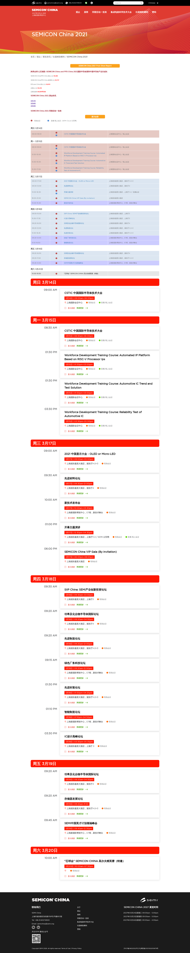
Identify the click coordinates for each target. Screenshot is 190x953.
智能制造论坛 (68, 243)
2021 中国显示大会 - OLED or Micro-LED (79, 181)
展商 (86, 12)
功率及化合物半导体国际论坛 (74, 223)
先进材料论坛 (68, 186)
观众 (78, 12)
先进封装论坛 (68, 233)
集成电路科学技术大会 (121, 12)
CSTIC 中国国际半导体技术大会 (75, 134)
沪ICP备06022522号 (131, 948)
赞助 (154, 12)
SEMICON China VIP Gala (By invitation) (79, 198)
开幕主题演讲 (68, 192)
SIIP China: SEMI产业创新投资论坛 (76, 213)
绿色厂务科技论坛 (70, 238)
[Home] (51, 899)
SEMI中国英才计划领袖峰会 (73, 263)
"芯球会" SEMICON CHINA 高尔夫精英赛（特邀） (81, 273)
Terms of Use (65, 948)
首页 (33, 57)
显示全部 (95, 117)
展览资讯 (47, 57)
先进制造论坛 (68, 228)
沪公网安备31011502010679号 (148, 948)
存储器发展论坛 (69, 258)
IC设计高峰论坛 (69, 218)
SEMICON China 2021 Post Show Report (95, 66)
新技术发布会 (68, 203)
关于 (78, 907)
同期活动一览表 (99, 12)
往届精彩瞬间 (142, 12)
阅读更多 (80, 308)
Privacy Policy (77, 948)
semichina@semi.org (45, 924)
